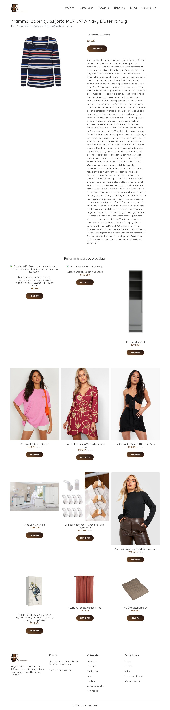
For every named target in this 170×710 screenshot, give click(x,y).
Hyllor (89, 676)
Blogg (133, 7)
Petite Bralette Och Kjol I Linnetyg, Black (135, 444)
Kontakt (128, 666)
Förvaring (103, 7)
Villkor (128, 671)
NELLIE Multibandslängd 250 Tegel (85, 607)
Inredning (69, 7)
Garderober (86, 7)
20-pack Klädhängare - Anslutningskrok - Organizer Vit (85, 526)
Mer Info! (97, 48)
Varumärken (149, 7)
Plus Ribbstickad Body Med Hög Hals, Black (135, 549)
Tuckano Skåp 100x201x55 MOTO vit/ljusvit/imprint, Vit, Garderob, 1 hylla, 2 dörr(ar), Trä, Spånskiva (34, 617)
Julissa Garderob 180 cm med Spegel (85, 272)
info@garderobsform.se (60, 670)
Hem (13, 26)
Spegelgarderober (96, 686)
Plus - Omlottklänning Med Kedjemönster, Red (85, 445)
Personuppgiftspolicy (135, 676)
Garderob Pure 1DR (135, 342)
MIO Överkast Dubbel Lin (135, 607)
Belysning (119, 7)
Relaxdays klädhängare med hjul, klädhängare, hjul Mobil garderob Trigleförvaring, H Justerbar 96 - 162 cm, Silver (34, 281)
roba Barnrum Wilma (34, 524)
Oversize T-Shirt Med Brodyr (34, 444)
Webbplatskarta (132, 681)
